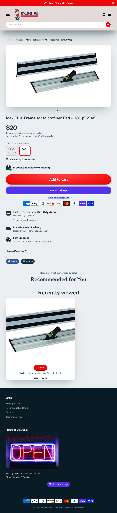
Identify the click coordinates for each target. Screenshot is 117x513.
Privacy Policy (13, 403)
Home (8, 40)
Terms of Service (14, 417)
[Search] (108, 24)
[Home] (26, 14)
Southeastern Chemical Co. (53, 507)
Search (9, 412)
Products (19, 40)
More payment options (58, 197)
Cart (109, 14)
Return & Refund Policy (17, 408)
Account (104, 14)
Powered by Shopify (75, 507)
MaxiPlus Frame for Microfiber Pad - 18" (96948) (40, 339)
